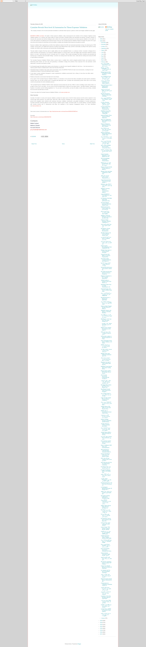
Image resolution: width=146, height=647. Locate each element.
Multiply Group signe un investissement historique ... (106, 251)
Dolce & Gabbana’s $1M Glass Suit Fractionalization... (106, 446)
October (103, 46)
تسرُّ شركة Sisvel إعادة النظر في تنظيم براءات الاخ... (106, 242)
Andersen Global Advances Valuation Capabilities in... (106, 221)
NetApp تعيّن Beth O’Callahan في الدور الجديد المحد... (106, 69)
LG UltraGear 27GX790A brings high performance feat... (106, 199)
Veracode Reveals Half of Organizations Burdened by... (106, 86)
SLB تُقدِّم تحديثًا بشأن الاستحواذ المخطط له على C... (106, 333)
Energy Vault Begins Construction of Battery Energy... (105, 455)
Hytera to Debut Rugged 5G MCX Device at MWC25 (106, 307)
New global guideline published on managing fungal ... (105, 497)
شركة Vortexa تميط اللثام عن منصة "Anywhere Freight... (106, 541)
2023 (101, 622)
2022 (101, 624)
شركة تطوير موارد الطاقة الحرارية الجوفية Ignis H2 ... (106, 492)
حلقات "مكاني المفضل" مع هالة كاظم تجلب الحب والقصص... (106, 382)
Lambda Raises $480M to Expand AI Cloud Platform (106, 610)
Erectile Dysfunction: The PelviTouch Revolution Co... (106, 484)
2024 (101, 620)
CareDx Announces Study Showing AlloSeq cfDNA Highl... (106, 537)
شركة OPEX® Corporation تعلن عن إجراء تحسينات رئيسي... (106, 502)
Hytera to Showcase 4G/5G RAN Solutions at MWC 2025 (106, 133)
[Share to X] (44, 136)
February (103, 61)
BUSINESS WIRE (35, 35)
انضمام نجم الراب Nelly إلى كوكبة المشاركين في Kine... (106, 601)
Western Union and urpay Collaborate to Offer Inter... (106, 172)
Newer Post (34, 143)
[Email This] (41, 136)
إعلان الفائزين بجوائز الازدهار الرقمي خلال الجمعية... (106, 575)
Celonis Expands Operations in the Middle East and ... (105, 155)
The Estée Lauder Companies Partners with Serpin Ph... (106, 260)
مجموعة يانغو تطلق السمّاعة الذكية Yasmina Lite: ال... (105, 177)
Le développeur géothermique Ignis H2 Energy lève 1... (106, 488)
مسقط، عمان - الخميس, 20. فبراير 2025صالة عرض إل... (106, 324)
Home (63, 143)
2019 (101, 630)
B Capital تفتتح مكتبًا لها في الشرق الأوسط (106, 467)
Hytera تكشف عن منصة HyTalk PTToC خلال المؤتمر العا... (106, 164)
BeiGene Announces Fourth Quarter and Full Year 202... (105, 208)
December (103, 42)
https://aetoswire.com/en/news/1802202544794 (40, 117)
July (102, 52)
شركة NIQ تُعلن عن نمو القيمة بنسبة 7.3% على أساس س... (106, 316)
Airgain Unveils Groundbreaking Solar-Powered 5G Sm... (106, 247)
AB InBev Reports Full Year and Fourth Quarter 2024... (106, 234)
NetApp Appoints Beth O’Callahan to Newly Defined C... (106, 73)
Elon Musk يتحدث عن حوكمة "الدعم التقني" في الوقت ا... (106, 511)
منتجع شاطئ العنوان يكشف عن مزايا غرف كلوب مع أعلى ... (106, 588)
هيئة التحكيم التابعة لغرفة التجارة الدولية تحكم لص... (106, 225)
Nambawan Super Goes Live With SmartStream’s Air (106, 286)
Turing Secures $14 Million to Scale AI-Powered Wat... (105, 255)
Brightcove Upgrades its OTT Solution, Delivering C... (106, 277)
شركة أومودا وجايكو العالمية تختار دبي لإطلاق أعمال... (105, 212)
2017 (101, 634)
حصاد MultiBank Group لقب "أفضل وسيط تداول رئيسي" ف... (106, 77)
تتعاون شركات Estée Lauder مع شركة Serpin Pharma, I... (105, 82)
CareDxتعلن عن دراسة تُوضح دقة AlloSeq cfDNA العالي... (106, 532)
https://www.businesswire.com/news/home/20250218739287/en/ (64, 111)
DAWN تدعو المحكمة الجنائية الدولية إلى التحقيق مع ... (105, 346)
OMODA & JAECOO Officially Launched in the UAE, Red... (106, 217)
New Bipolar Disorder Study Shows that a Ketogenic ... (106, 390)
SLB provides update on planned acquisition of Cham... (106, 337)
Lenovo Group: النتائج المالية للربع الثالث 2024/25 (105, 524)
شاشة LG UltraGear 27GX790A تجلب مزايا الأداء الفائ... (106, 195)
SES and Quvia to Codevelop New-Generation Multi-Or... (106, 451)
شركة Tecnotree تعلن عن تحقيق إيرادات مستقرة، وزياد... (106, 138)
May (102, 56)
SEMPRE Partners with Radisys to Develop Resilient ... (106, 311)
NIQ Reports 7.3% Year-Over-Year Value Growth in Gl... (106, 320)
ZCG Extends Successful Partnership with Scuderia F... (105, 377)
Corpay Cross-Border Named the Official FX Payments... (106, 567)
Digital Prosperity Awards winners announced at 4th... (106, 580)
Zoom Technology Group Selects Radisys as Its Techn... (106, 342)
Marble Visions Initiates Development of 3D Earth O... (106, 329)
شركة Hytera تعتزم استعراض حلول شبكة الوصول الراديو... (106, 129)
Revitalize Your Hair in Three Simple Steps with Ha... (106, 363)
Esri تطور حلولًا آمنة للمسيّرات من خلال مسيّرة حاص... (105, 515)
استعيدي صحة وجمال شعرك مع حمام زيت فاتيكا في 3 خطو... (106, 359)
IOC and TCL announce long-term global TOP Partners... (106, 563)
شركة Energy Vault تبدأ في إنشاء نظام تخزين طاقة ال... (106, 394)
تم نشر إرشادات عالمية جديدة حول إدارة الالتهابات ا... (106, 614)
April (102, 58)
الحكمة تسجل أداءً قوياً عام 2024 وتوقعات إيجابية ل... (105, 264)
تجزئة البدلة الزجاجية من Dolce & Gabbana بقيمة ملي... (106, 238)
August (103, 50)
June (102, 54)
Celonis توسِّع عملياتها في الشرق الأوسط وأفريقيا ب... (106, 151)
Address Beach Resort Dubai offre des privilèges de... (106, 507)
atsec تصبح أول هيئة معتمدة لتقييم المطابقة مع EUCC (106, 459)
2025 (101, 40)
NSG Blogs (109, 27)
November (103, 44)
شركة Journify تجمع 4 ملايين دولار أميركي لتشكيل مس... (105, 429)
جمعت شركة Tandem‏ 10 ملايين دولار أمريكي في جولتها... (106, 403)
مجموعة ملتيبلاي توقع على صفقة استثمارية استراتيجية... (106, 350)
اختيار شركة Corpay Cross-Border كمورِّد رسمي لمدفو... (106, 64)
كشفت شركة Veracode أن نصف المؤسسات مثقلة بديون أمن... (106, 142)
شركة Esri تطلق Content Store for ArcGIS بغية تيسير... (106, 438)
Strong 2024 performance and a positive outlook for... (106, 268)
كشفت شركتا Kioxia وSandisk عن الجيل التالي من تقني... (105, 545)
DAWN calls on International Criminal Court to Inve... (106, 412)
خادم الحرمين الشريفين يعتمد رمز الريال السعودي (106, 593)
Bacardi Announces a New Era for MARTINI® (105, 298)
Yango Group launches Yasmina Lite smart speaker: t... (106, 181)
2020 (101, 628)
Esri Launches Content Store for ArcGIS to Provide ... (106, 442)
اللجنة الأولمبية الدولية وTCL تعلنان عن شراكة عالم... (106, 558)
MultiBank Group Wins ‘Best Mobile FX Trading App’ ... (106, 112)
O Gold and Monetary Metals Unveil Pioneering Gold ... (105, 108)
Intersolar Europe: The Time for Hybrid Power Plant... (106, 290)
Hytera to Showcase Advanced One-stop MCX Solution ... (106, 125)
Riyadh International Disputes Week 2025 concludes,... (106, 95)
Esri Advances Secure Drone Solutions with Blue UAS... (106, 519)
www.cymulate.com (65, 92)
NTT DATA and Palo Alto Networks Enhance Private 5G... (106, 273)
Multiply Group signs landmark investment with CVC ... (106, 355)
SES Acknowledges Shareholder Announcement (105, 159)
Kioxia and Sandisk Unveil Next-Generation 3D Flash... (106, 550)
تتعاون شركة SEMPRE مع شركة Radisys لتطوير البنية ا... (106, 99)
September (103, 48)
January (103, 618)
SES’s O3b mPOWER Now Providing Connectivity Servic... (106, 146)
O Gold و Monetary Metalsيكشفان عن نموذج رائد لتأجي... (105, 103)
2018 (101, 632)
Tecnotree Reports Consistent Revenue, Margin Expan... (106, 204)
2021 (101, 626)
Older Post (92, 143)
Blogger (79, 643)
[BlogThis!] (43, 136)
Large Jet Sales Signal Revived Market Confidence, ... (106, 399)
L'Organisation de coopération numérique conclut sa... (106, 584)
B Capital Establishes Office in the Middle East (106, 471)
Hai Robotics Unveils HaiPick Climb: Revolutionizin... (105, 229)
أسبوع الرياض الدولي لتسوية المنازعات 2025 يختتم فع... (106, 90)
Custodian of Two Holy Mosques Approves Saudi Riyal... (106, 597)
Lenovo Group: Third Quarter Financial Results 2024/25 (105, 528)
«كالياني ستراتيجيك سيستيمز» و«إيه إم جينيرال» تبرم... (105, 416)
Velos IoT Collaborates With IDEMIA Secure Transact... (106, 121)
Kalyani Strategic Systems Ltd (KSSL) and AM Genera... (106, 420)
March (102, 60)
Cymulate (42, 35)
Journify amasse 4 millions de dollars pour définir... (105, 425)
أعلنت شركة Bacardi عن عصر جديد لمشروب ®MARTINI (106, 294)
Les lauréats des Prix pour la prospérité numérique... (105, 571)
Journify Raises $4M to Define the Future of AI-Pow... (106, 433)
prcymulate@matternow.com (38, 129)
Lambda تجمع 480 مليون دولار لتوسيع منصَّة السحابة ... (106, 606)
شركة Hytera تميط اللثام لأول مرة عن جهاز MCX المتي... (106, 303)
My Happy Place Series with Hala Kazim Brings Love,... (106, 386)
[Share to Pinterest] (47, 136)
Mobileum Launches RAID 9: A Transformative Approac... (105, 190)
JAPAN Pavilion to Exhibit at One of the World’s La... (106, 281)
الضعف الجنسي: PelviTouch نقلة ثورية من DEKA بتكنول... (106, 479)
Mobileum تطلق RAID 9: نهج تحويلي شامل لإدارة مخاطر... (106, 185)
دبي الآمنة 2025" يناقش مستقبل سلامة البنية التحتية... (106, 475)
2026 (101, 38)
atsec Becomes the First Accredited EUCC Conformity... (106, 463)
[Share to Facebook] (46, 136)
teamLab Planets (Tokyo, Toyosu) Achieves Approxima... (106, 116)
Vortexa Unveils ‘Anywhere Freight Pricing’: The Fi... (105, 554)
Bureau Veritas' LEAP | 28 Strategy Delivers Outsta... (106, 372)
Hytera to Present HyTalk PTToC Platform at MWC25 (106, 168)
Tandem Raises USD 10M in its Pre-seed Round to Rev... (106, 407)
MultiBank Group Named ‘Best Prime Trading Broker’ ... (106, 367)
